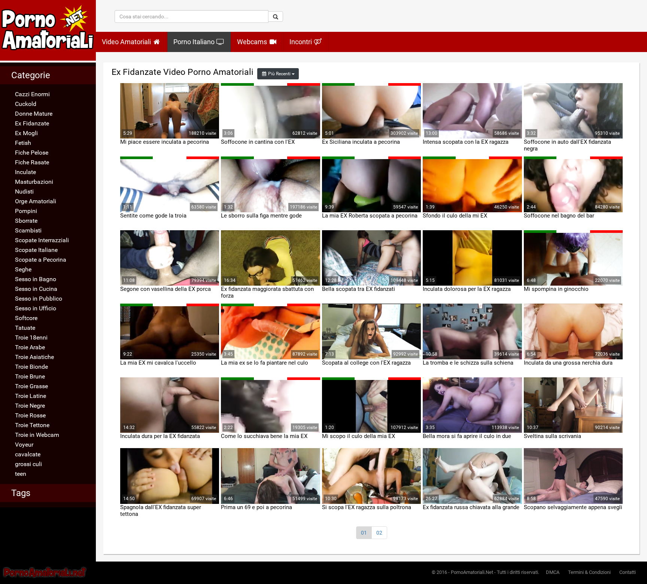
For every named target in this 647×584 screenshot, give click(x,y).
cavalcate (27, 454)
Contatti (627, 572)
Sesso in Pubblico (38, 298)
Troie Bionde (31, 366)
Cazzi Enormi (32, 94)
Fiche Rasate (32, 162)
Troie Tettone (32, 425)
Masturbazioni (34, 181)
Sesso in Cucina (36, 288)
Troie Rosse (30, 415)
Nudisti (24, 191)
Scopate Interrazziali (42, 240)
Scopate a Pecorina (40, 259)
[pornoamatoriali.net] (48, 30)
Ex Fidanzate (32, 123)
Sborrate (26, 220)
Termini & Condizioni (589, 572)
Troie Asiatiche (34, 357)
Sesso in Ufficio (35, 308)
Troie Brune (30, 376)
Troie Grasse (31, 386)
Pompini (26, 211)
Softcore (26, 318)
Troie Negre (30, 405)
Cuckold (25, 103)
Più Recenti (279, 73)
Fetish (23, 142)
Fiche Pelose (31, 152)
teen (20, 473)
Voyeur (24, 444)
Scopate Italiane (36, 249)
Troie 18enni (31, 337)
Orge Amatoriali (35, 201)
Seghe (23, 269)
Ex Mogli (26, 133)
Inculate (25, 172)
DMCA (552, 572)
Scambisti (28, 230)
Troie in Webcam (37, 434)
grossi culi (28, 464)
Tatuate (25, 327)
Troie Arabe (30, 347)
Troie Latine (30, 395)
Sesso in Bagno (35, 279)
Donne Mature (33, 113)
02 (379, 533)
